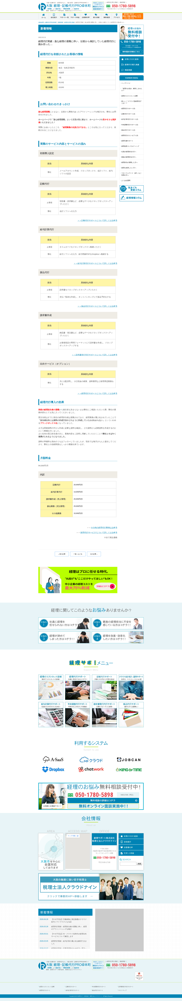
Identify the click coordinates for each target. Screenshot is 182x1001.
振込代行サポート (97, 990)
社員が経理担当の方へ (128, 151)
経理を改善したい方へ (128, 168)
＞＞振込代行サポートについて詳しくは (97, 306)
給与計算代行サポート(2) (129, 119)
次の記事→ (94, 554)
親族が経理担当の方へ (128, 157)
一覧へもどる (77, 554)
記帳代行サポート (71, 986)
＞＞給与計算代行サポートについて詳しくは (95, 263)
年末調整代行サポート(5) (129, 125)
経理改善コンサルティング (130, 146)
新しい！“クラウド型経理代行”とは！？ (131, 102)
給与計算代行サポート (72, 990)
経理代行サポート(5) (128, 108)
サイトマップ (122, 990)
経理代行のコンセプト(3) (129, 135)
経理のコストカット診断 (129, 96)
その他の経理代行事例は (104, 528)
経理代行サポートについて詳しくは (97, 393)
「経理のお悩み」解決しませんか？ (131, 89)
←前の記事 (61, 554)
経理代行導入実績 (112, 2)
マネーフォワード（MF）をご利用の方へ (131, 174)
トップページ (125, 83)
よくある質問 (125, 180)
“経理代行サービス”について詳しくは (98, 532)
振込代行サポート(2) (128, 130)
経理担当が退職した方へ (129, 162)
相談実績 (122, 2)
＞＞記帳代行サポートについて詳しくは (97, 220)
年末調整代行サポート (99, 986)
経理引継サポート (127, 141)
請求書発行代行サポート (125, 986)
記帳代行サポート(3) (128, 114)
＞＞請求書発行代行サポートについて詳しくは (94, 355)
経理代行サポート (44, 990)
